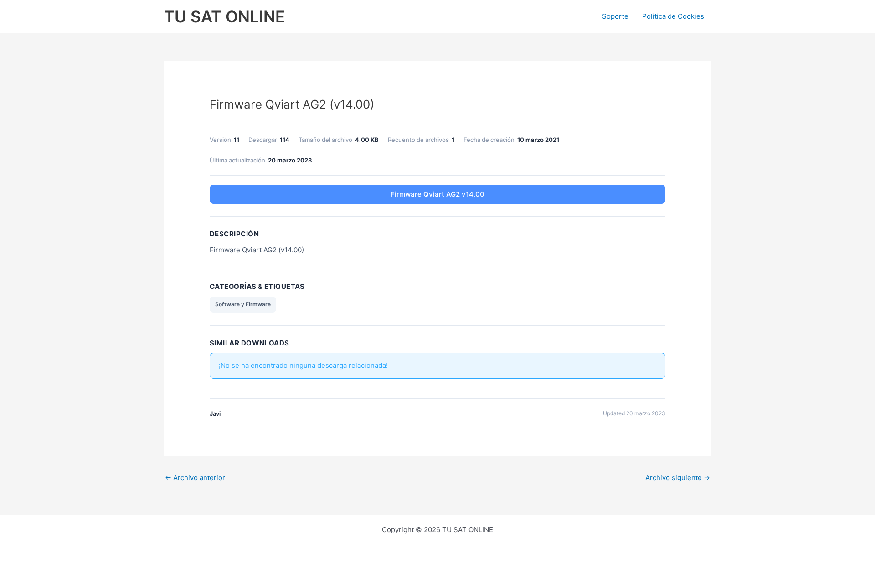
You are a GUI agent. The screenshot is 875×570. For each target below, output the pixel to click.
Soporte (615, 16)
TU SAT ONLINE (224, 16)
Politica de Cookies (673, 16)
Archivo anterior (195, 477)
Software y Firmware (243, 304)
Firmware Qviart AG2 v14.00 (437, 194)
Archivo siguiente (677, 477)
